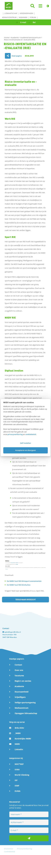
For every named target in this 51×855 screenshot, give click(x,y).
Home (7, 37)
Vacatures (19, 675)
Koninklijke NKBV (23, 738)
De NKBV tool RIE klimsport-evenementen (24, 581)
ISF (16, 780)
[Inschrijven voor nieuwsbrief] (29, 838)
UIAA (17, 769)
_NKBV (18, 733)
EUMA (17, 791)
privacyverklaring (15, 434)
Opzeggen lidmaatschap (26, 713)
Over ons (19, 670)
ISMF (17, 785)
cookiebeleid (30, 434)
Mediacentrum (21, 708)
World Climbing (22, 775)
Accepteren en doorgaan (25, 450)
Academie (15, 37)
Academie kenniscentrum (30, 37)
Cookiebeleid (9, 851)
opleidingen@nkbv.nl (12, 632)
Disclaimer (9, 848)
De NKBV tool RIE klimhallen (18, 585)
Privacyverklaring (24, 848)
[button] (40, 6)
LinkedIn (19, 749)
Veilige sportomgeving (25, 702)
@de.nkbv (19, 728)
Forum (33, 17)
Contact (18, 664)
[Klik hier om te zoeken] (32, 6)
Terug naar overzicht (25, 599)
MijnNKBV (23, 17)
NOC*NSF (19, 764)
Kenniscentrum (9, 17)
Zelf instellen (25, 443)
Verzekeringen (26, 13)
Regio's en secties (23, 681)
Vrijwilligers (20, 697)
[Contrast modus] (47, 6)
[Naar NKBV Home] (9, 5)
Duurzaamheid (21, 691)
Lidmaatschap (10, 13)
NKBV (17, 744)
